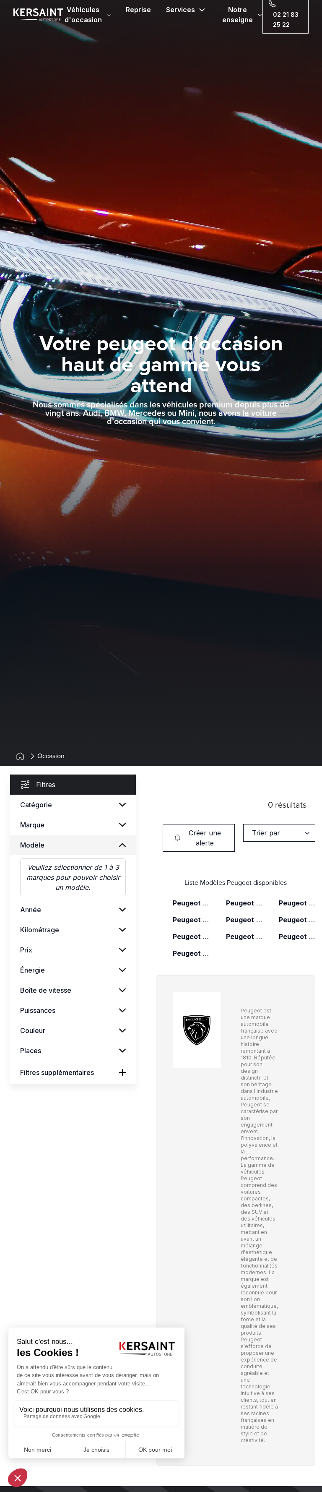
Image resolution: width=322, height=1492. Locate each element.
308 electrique (244, 920)
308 (191, 920)
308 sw (297, 920)
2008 (191, 903)
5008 (244, 936)
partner (191, 953)
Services (180, 9)
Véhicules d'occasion (83, 14)
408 (191, 936)
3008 (297, 903)
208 (244, 903)
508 (297, 936)
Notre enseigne (237, 14)
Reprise (138, 9)
